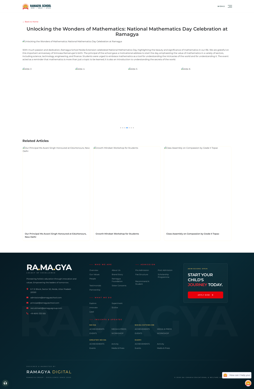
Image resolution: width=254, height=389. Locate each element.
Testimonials (95, 285)
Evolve (115, 307)
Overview (93, 270)
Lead (91, 312)
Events (92, 348)
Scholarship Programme (163, 275)
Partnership (94, 290)
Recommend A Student (142, 282)
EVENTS (93, 333)
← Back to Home (30, 22)
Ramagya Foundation (117, 280)
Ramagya (49, 372)
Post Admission (165, 270)
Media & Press (118, 348)
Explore (92, 303)
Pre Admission (142, 270)
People (92, 278)
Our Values (94, 274)
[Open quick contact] (5, 383)
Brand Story (117, 274)
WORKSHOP (117, 333)
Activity (115, 344)
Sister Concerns (119, 285)
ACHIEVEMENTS (96, 329)
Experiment (117, 303)
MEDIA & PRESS (119, 329)
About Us (116, 270)
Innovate (93, 307)
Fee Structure (141, 274)
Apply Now (204, 295)
